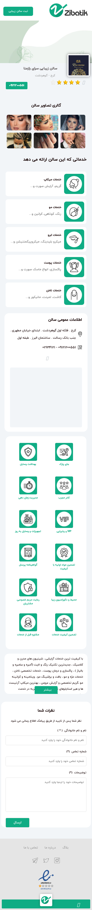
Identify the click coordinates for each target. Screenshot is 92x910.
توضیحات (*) (76, 773)
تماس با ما (31, 848)
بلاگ (66, 848)
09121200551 (16, 85)
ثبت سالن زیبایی (18, 11)
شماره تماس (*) (75, 752)
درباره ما (50, 848)
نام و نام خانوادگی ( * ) (71, 731)
